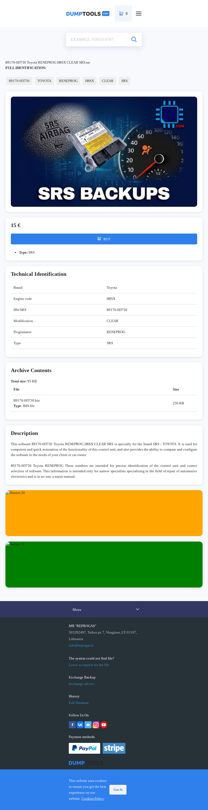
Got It (117, 790)
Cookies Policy (93, 798)
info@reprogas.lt (81, 645)
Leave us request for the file (89, 665)
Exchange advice (81, 684)
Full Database (79, 703)
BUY (106, 239)
